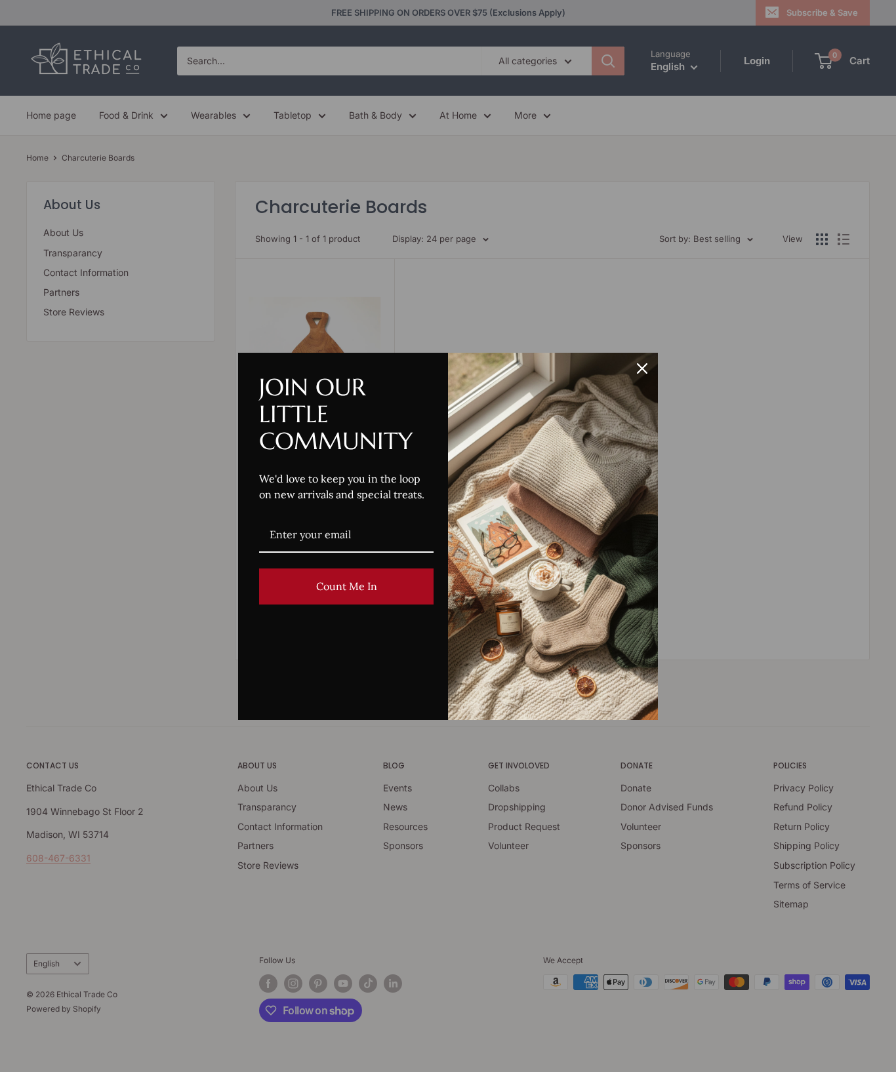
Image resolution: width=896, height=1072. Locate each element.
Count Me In (346, 586)
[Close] (642, 368)
